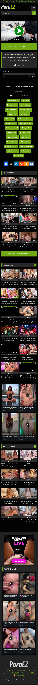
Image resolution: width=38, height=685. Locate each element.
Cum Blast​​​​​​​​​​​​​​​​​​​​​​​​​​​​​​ (25, 114)
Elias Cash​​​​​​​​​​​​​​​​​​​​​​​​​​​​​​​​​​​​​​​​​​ (12, 132)
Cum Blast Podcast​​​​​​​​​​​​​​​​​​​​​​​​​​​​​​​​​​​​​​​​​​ (25, 119)
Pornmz (5, 1)
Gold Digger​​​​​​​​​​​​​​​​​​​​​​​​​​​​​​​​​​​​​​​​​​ (26, 142)
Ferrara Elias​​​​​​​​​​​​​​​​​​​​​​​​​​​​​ (13, 137)
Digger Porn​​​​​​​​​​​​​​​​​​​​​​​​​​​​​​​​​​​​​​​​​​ (27, 128)
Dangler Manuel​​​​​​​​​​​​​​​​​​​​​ (26, 123)
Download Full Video (20, 47)
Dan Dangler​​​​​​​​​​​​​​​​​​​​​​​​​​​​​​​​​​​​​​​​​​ (11, 123)
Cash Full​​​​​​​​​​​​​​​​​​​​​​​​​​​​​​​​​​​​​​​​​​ (13, 114)
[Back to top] (32, 679)
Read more (18, 91)
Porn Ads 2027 (13, 673)
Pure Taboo (26, 105)
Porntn (12, 1)
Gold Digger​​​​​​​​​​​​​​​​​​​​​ (12, 142)
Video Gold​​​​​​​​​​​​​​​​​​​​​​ (19, 155)
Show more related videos (19, 253)
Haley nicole (13, 105)
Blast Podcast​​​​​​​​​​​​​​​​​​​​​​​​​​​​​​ (26, 109)
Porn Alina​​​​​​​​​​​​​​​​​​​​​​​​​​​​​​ (26, 151)
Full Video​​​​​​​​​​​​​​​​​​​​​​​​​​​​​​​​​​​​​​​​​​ (26, 137)
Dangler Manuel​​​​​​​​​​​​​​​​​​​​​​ (13, 128)
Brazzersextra (9, 670)
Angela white (14, 100)
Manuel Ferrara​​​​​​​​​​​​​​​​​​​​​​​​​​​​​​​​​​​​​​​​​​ (11, 146)
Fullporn (24, 1)
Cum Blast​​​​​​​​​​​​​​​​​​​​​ (10, 119)
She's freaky (12, 109)
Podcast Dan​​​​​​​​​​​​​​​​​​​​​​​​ (13, 151)
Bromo (27, 100)
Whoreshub (22, 670)
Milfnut (17, 1)
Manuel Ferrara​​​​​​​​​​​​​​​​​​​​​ (27, 146)
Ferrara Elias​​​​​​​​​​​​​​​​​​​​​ (26, 132)
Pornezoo (31, 1)
